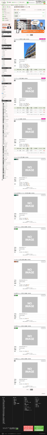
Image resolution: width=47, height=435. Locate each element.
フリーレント (4, 73)
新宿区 (3, 403)
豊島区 (3, 415)
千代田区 (4, 401)
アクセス (37, 402)
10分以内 (4, 64)
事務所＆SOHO (26, 404)
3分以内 (4, 60)
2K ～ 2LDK (4, 40)
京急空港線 (20, 66)
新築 (25, 403)
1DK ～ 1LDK (4, 39)
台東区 (3, 413)
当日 (3, 77)
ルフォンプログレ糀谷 (18, 157)
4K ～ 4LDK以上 (5, 43)
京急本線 (20, 64)
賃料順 (23, 18)
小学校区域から (6, 18)
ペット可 (5, 14)
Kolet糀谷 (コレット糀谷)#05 (19, 226)
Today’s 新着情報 (6, 20)
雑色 (23, 64)
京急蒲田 (24, 65)
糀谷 (24, 67)
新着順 (17, 18)
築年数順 (20, 18)
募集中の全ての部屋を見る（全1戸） (35, 152)
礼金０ (3, 72)
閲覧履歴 (10, 2)
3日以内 (4, 78)
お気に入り (16, 2)
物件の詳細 (28, 114)
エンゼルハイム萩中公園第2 (19, 259)
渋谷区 (3, 402)
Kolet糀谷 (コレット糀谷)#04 (19, 358)
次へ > (31, 389)
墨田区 (3, 414)
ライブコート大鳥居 (17, 78)
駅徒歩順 (25, 18)
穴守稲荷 (24, 104)
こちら (29, 188)
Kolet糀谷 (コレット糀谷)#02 (19, 293)
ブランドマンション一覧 (28, 402)
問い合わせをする (32, 2)
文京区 (3, 404)
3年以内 (4, 51)
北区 (3, 416)
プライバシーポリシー (38, 403)
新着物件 (37, 404)
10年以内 (4, 54)
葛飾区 (3, 422)
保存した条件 (22, 2)
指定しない (4, 81)
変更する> (44, 12)
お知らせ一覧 (37, 406)
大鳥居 (24, 103)
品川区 (3, 406)
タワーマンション (27, 406)
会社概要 (37, 401)
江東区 (3, 412)
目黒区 (3, 405)
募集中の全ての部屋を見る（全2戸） (35, 114)
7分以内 (4, 63)
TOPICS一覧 (37, 405)
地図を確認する (43, 114)
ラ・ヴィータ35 (17, 118)
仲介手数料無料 (5, 69)
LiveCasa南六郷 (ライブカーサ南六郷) (21, 193)
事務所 (5, 16)
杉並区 (3, 411)
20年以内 (4, 55)
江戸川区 (4, 423)
